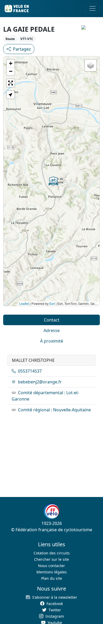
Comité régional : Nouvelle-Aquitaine (54, 410)
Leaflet (24, 303)
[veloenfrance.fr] (16, 8)
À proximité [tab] (51, 341)
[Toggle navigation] (92, 8)
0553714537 (30, 371)
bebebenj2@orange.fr (40, 382)
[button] (53, 181)
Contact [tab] (51, 320)
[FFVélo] (51, 511)
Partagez (22, 49)
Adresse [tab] (52, 330)
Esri (52, 303)
